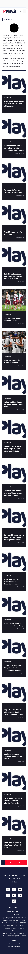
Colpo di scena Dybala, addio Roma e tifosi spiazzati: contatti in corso (14, 712)
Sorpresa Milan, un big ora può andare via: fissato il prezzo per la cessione (14, 537)
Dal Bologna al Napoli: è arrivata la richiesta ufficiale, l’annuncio (13, 800)
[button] (21, 11)
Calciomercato (7, 97)
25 (19, 862)
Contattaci (23, 935)
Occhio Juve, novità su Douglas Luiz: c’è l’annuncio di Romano (12, 668)
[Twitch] (20, 895)
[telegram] (14, 901)
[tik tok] (14, 895)
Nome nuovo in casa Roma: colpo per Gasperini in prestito (11, 581)
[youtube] (20, 889)
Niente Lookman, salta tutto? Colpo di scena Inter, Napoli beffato (12, 448)
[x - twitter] (8, 895)
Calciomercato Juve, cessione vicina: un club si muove (14, 756)
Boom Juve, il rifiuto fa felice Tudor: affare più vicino (12, 845)
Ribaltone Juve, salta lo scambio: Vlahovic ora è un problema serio (13, 493)
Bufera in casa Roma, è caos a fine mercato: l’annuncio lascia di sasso (14, 148)
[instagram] (8, 889)
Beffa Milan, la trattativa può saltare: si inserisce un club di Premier (13, 276)
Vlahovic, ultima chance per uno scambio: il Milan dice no (13, 404)
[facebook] (14, 889)
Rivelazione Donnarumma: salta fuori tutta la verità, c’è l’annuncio (14, 103)
